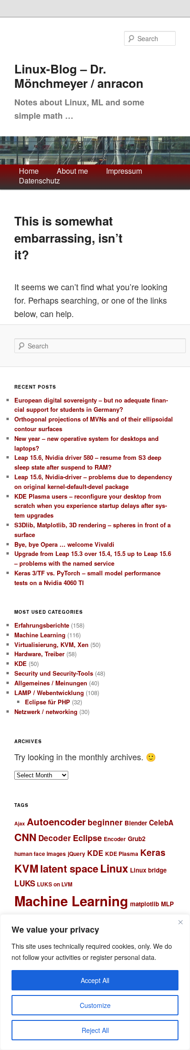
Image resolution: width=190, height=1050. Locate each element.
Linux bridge (148, 870)
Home (29, 171)
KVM (26, 868)
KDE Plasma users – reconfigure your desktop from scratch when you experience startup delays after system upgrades (90, 506)
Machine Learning (39, 634)
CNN (25, 837)
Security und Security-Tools (53, 673)
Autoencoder (56, 821)
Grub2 (136, 838)
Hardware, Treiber (39, 653)
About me (72, 171)
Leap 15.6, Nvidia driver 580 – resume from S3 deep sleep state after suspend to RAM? (87, 462)
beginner (105, 822)
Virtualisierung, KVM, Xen (51, 644)
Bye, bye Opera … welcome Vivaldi (64, 544)
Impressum (124, 171)
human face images (40, 854)
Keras (153, 852)
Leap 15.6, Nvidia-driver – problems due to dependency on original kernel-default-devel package (93, 481)
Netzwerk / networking (45, 711)
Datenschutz (39, 181)
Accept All (95, 980)
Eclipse (87, 838)
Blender (136, 822)
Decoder (54, 837)
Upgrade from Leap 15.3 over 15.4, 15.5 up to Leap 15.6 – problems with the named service (92, 558)
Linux (114, 868)
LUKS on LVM (54, 884)
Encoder (115, 839)
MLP (167, 903)
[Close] (180, 922)
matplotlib (144, 903)
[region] (95, 982)
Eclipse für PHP (47, 701)
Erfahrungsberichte (41, 625)
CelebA (161, 823)
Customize (95, 1005)
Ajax (19, 823)
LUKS (24, 883)
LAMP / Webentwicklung (49, 692)
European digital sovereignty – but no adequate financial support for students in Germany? (91, 405)
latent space (69, 868)
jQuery (76, 854)
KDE (20, 663)
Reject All (95, 1030)
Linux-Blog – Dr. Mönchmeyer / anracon (78, 76)
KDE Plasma (121, 854)
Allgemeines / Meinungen (50, 682)
